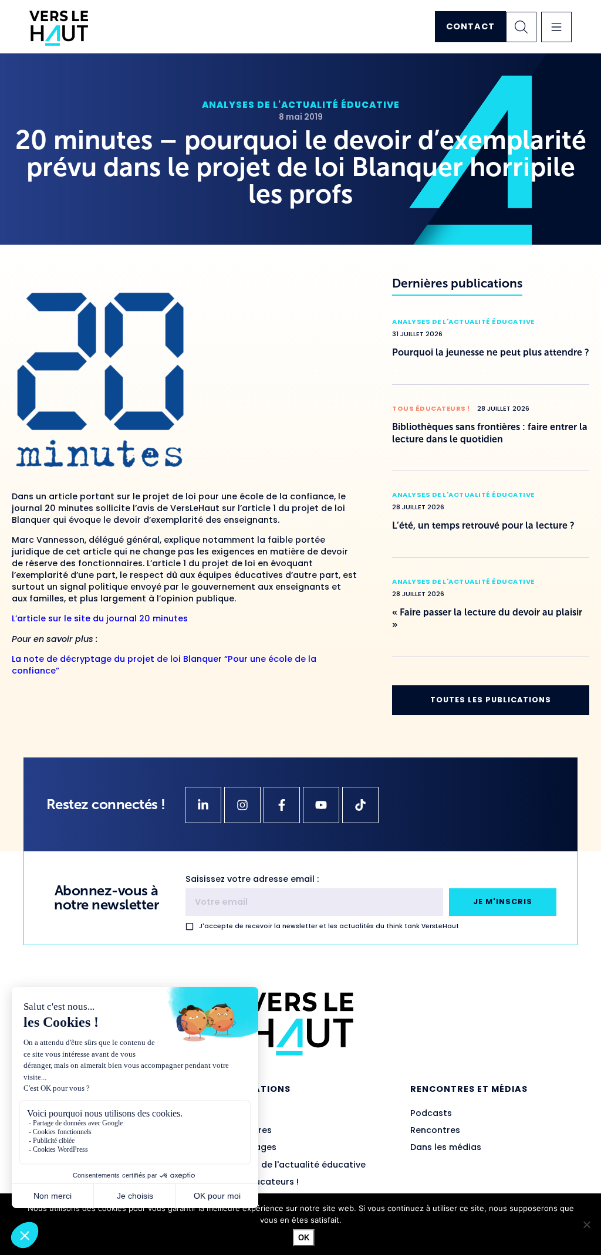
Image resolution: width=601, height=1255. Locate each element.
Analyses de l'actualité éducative (301, 105)
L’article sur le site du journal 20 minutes (100, 618)
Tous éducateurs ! (431, 408)
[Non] (586, 1224)
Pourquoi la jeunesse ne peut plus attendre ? (490, 352)
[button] (556, 27)
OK (303, 1237)
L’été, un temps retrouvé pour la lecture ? (483, 525)
